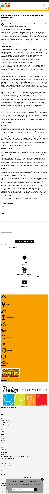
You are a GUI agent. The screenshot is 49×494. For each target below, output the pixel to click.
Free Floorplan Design (6, 463)
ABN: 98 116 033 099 (5, 410)
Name (2, 206)
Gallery (2, 429)
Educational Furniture (5, 444)
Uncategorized (8, 12)
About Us (3, 416)
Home (2, 12)
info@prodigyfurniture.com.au (24, 288)
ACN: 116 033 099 (4, 411)
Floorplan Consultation (6, 467)
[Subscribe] (35, 489)
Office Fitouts (4, 470)
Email (2, 213)
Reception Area (4, 446)
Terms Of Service (5, 428)
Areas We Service (5, 420)
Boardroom (3, 442)
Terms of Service (34, 234)
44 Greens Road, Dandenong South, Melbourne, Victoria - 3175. (24, 276)
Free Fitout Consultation (6, 465)
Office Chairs (4, 436)
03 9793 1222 (24, 264)
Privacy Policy (26, 234)
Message (3, 220)
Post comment (6, 231)
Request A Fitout (4, 469)
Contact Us (3, 418)
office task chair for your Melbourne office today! (25, 198)
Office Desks (4, 438)
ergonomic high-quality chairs (23, 33)
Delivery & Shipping (5, 424)
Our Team (3, 431)
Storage (3, 440)
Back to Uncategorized (25, 241)
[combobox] (24, 8)
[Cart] (44, 5)
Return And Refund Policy (6, 422)
